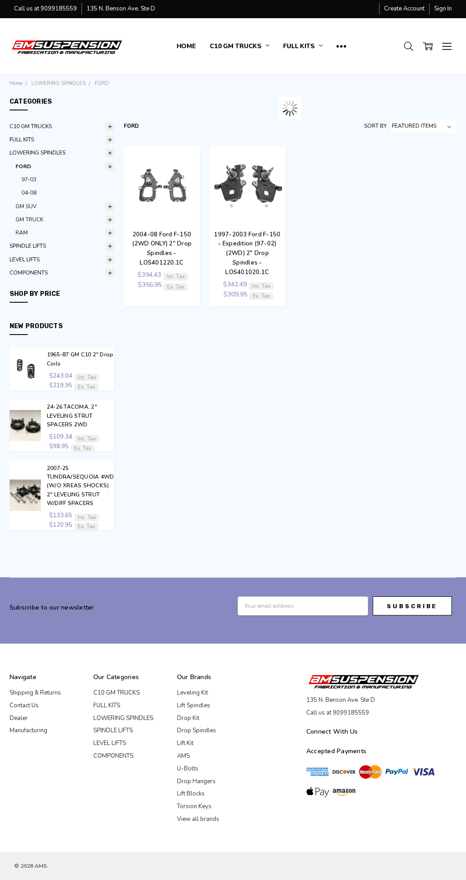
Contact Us (24, 705)
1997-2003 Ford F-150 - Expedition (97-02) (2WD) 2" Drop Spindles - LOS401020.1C (247, 253)
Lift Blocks (191, 794)
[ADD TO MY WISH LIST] (189, 181)
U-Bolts (187, 769)
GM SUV (25, 206)
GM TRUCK (29, 219)
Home (186, 46)
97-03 (28, 179)
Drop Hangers (196, 781)
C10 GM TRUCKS (236, 46)
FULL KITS (300, 46)
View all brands (198, 819)
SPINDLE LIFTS (28, 246)
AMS (183, 756)
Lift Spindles (193, 705)
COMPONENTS (29, 272)
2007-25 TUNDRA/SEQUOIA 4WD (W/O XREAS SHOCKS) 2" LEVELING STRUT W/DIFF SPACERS (80, 486)
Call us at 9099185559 (45, 9)
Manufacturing (28, 730)
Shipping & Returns (35, 693)
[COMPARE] (189, 167)
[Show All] (341, 46)
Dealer (19, 718)
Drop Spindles (196, 730)
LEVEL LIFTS (25, 259)
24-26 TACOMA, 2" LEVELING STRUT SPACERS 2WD (72, 415)
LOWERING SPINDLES (38, 152)
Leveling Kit (192, 693)
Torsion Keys (194, 806)
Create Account (404, 9)
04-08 (28, 192)
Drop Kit (188, 718)
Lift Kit (185, 743)
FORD (23, 166)
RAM (21, 232)
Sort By (375, 126)
